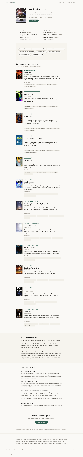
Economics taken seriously (24, 54)
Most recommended (25, 449)
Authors (14, 449)
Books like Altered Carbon (47, 443)
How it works (73, 2)
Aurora (21, 39)
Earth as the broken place (38, 54)
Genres (68, 2)
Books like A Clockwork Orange (30, 439)
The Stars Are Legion (48, 37)
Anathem (46, 39)
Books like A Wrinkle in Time (58, 441)
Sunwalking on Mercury (41, 51)
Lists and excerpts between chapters (26, 51)
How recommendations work (40, 449)
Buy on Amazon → (33, 20)
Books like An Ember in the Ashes (59, 443)
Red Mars (22, 29)
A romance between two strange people (56, 48)
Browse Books (9, 449)
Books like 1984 (19, 439)
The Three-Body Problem (49, 30)
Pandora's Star (47, 32)
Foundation (22, 30)
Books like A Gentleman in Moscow (60, 439)
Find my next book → (41, 422)
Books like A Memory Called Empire (45, 441)
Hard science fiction (48, 17)
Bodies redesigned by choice (54, 51)
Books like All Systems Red (21, 443)
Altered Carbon (47, 29)
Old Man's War (23, 32)
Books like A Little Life (20, 441)
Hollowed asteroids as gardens (39, 48)
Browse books (62, 2)
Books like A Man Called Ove (31, 441)
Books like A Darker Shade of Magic (44, 439)
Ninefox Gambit (23, 37)
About (32, 449)
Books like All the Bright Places (34, 443)
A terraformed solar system (24, 48)
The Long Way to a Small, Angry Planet (28, 34)
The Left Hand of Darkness (50, 34)
